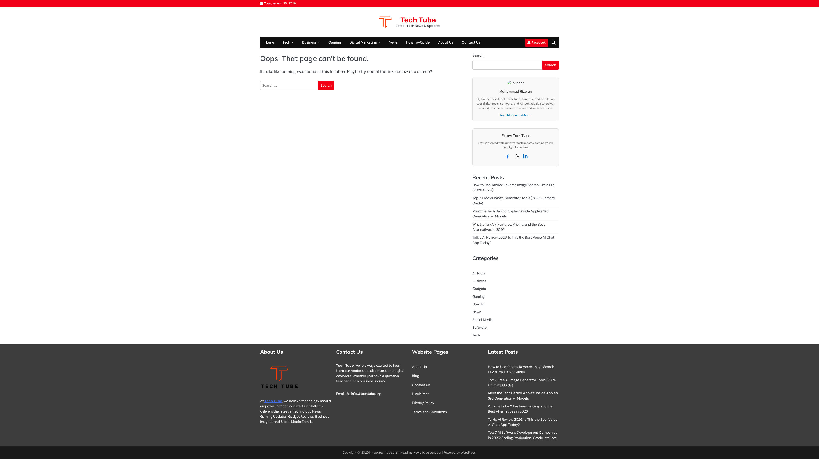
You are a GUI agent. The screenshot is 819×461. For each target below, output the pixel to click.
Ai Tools (478, 273)
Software (479, 327)
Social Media (482, 320)
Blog (415, 375)
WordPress (468, 452)
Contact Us (471, 42)
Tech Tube (418, 20)
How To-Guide (418, 42)
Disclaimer (420, 394)
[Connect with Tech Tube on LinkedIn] (525, 157)
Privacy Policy (423, 403)
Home (269, 42)
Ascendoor (433, 452)
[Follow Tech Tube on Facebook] (508, 157)
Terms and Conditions (429, 412)
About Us (445, 42)
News (393, 42)
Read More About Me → (516, 115)
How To (478, 304)
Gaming (334, 42)
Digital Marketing (363, 42)
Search (477, 55)
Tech (286, 42)
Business (309, 42)
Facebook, (539, 42)
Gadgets (479, 288)
